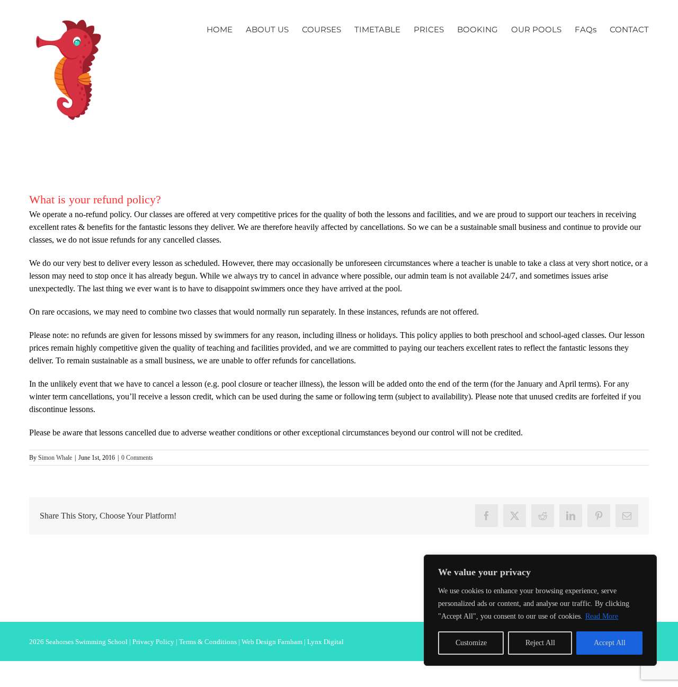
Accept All (610, 643)
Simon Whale (55, 457)
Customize (471, 643)
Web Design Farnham (272, 642)
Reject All (540, 643)
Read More (601, 616)
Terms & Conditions (208, 642)
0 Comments (137, 457)
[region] (540, 610)
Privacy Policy (153, 642)
